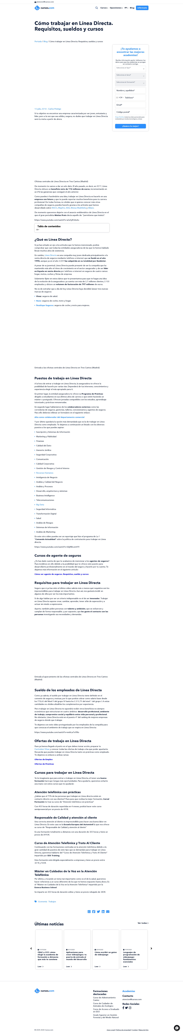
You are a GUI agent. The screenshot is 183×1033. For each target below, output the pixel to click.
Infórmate (142, 8)
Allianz (91, 208)
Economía (42, 901)
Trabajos (52, 901)
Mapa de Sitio (143, 1030)
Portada (38, 41)
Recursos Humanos (44, 473)
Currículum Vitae (42, 749)
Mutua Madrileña (78, 208)
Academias (128, 991)
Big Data (40, 505)
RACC (54, 208)
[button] (177, 1028)
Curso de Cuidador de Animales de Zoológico (103, 1004)
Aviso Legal (111, 1030)
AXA (68, 208)
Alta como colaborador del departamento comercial (59, 417)
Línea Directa (51, 255)
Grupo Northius (119, 117)
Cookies (135, 1030)
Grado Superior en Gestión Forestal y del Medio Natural (106, 1016)
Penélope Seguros (44, 305)
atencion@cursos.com (132, 999)
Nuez (38, 301)
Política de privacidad (123, 1030)
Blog (45, 41)
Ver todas (143, 923)
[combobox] (119, 98)
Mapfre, (62, 208)
